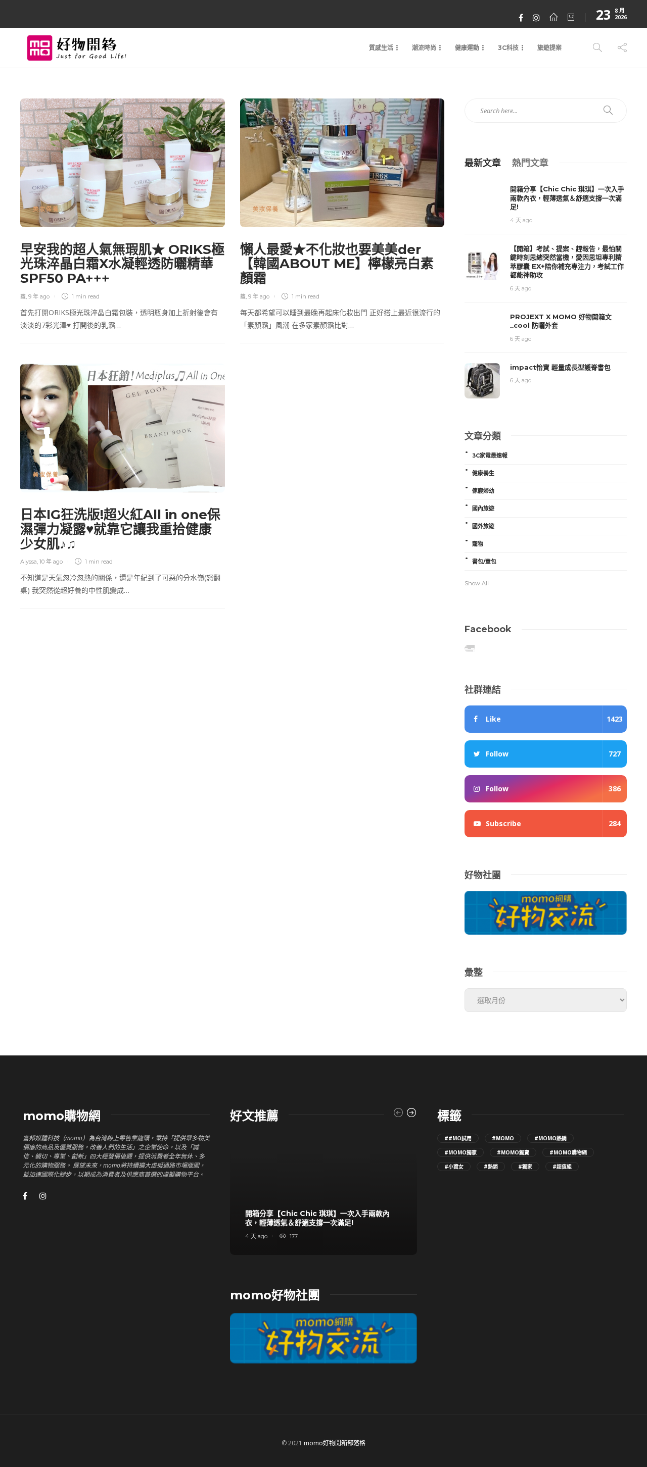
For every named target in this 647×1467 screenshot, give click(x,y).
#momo (503, 1138)
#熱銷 (491, 1166)
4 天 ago (521, 220)
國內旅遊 (483, 508)
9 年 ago (39, 296)
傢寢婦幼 (483, 490)
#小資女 (454, 1166)
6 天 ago (520, 288)
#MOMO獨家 (460, 1152)
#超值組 (562, 1166)
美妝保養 (46, 209)
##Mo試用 (458, 1138)
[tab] (483, 162)
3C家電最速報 (489, 455)
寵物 (477, 543)
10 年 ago (51, 561)
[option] (323, 1194)
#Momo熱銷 (550, 1138)
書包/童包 (484, 561)
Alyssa (28, 561)
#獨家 (525, 1166)
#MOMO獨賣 (513, 1152)
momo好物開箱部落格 (334, 1443)
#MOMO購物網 (568, 1152)
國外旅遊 (483, 526)
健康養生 (483, 473)
